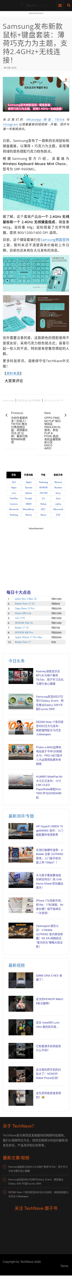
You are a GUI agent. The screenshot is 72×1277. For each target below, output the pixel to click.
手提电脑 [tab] (28, 475)
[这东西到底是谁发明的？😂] (20, 1098)
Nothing (14, 514)
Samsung (43, 482)
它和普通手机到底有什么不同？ (48, 1048)
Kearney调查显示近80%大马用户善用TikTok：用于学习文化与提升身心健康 (38, 1168)
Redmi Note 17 (23, 642)
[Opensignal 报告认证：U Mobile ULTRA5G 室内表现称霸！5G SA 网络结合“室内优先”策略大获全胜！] (20, 931)
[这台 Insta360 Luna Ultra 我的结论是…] (20, 1027)
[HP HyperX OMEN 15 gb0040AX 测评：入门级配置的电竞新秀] (20, 831)
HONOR (43, 487)
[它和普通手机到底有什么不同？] (20, 1051)
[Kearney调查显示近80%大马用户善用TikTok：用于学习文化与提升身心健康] (20, 676)
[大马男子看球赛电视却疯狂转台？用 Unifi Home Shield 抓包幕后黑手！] (20, 880)
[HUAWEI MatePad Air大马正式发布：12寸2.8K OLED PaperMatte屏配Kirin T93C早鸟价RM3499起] (20, 781)
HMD (28, 504)
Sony (58, 493)
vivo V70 (20, 618)
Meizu (28, 514)
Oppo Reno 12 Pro (25, 608)
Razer (43, 514)
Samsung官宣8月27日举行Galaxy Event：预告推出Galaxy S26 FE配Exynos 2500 (35, 1181)
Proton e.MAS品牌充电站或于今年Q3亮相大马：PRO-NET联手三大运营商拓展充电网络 (49, 755)
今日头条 (16, 660)
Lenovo (14, 504)
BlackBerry (28, 509)
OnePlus (14, 498)
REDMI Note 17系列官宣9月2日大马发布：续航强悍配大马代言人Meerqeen (38, 1194)
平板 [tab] (43, 475)
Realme (58, 487)
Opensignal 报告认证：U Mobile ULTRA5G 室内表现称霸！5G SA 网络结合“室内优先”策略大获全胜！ (49, 936)
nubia (58, 504)
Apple (29, 482)
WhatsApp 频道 (39, 120)
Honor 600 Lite (23, 613)
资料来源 (13, 373)
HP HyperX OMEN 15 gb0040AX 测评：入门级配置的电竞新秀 (49, 830)
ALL (14, 482)
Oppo (14, 487)
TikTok (59, 120)
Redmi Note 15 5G (25, 603)
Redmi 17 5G (22, 627)
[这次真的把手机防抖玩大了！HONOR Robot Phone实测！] (20, 1074)
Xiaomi (28, 487)
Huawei (58, 482)
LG (43, 498)
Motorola (14, 509)
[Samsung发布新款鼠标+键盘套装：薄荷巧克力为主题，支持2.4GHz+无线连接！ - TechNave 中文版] (35, 4)
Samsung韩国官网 (54, 239)
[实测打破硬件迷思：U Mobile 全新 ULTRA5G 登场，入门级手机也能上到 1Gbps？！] (20, 855)
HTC (43, 509)
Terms (64, 1266)
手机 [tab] (13, 475)
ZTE (58, 514)
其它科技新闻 (34, 400)
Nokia (43, 504)
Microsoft (58, 509)
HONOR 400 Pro (24, 632)
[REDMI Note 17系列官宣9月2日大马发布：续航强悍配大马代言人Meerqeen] (20, 727)
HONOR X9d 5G (24, 623)
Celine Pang (8, 400)
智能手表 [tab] (58, 475)
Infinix (28, 493)
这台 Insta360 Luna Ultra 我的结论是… (47, 1024)
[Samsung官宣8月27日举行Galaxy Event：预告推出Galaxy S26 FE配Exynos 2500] (20, 701)
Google (28, 498)
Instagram (10, 124)
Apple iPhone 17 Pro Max (28, 637)
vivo (14, 493)
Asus (58, 498)
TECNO (43, 493)
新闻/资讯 (22, 400)
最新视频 (16, 965)
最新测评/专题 (21, 816)
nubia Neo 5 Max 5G (26, 598)
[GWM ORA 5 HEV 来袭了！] (20, 980)
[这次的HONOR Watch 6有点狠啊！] (20, 1004)
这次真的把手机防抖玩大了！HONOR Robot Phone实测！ (48, 1073)
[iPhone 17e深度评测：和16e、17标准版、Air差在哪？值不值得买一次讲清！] (20, 905)
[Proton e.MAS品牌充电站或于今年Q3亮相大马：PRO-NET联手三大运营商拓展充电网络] (20, 752)
